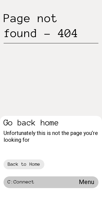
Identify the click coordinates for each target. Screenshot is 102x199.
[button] (86, 182)
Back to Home (24, 164)
